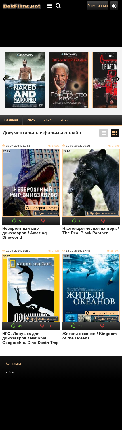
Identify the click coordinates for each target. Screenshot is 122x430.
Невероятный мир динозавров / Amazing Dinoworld (24, 233)
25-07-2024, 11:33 (18, 145)
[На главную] (21, 5)
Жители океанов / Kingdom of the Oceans (89, 335)
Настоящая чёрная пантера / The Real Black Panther (90, 230)
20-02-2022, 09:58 (78, 145)
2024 (48, 120)
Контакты (13, 364)
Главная (11, 120)
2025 (31, 120)
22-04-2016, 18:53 (18, 250)
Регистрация (97, 6)
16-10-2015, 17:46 (78, 250)
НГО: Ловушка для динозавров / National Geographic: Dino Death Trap (30, 338)
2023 (64, 120)
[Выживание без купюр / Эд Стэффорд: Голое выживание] (25, 80)
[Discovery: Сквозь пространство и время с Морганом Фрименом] (69, 80)
